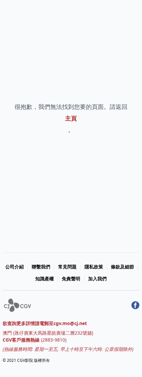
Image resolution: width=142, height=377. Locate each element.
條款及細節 (122, 266)
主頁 (71, 118)
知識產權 (44, 278)
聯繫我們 (41, 266)
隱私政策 (94, 266)
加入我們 (97, 278)
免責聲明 (71, 278)
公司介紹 (14, 266)
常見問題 (67, 266)
